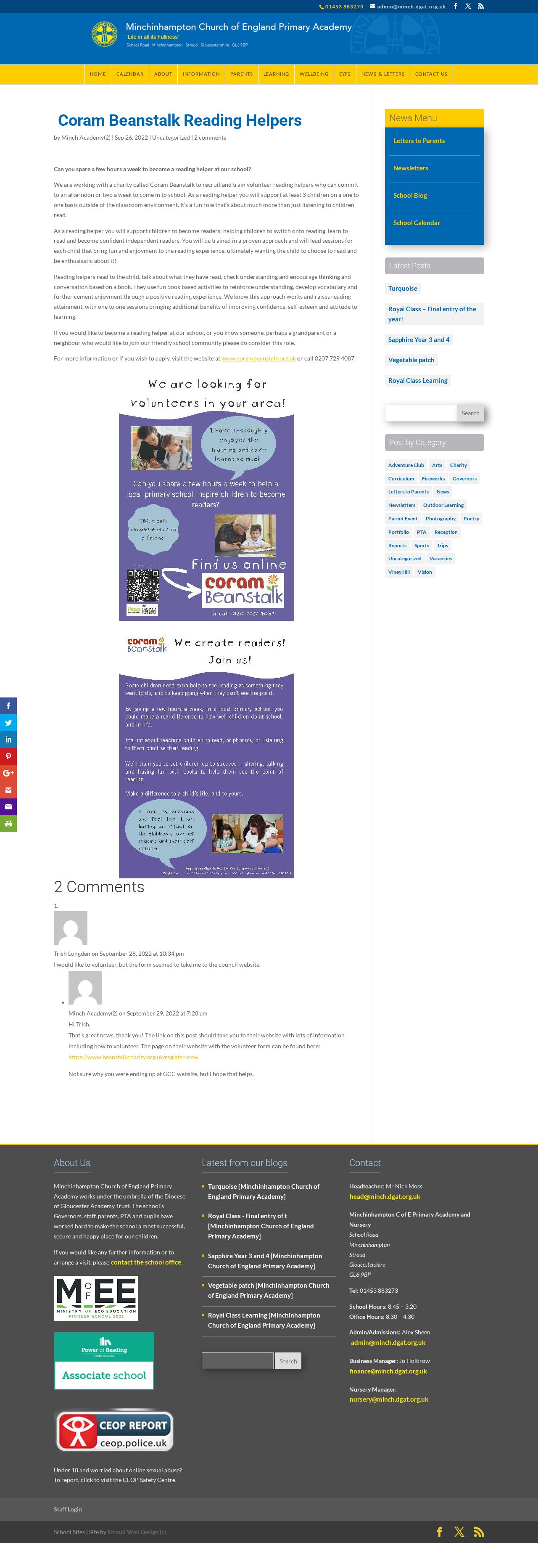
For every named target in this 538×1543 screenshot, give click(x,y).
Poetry (471, 518)
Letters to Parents (419, 140)
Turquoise (402, 288)
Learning (276, 74)
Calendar (130, 74)
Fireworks (433, 478)
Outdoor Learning (443, 505)
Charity (458, 465)
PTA (422, 532)
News (443, 491)
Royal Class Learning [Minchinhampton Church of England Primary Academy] (264, 1320)
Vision (425, 572)
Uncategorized (171, 137)
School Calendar (416, 222)
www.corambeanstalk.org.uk (259, 358)
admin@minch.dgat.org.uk (387, 1342)
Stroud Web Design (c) (137, 1531)
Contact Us (431, 74)
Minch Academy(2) (86, 137)
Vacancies (441, 558)
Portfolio (398, 532)
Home (98, 74)
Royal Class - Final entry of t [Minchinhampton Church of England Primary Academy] (261, 1226)
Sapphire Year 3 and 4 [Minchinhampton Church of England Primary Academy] (265, 1261)
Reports (397, 545)
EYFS (345, 74)
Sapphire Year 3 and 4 (419, 339)
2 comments (210, 137)
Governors (465, 478)
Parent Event (403, 518)
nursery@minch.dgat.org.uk (389, 1399)
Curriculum (401, 478)
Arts (437, 465)
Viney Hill (399, 572)
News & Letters (383, 74)
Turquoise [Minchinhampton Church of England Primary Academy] (263, 1191)
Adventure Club (406, 465)
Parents (241, 74)
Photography (441, 518)
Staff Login (68, 1509)
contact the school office (146, 1262)
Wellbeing (314, 74)
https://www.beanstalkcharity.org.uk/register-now (133, 1056)
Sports (421, 545)
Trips (442, 545)
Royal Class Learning (418, 380)
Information (201, 74)
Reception (446, 532)
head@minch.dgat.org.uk (385, 1196)
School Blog (410, 195)
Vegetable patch (411, 359)
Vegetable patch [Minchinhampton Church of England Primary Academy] (269, 1290)
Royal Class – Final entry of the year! (432, 314)
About (163, 74)
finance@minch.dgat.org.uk (388, 1371)
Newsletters (410, 168)
